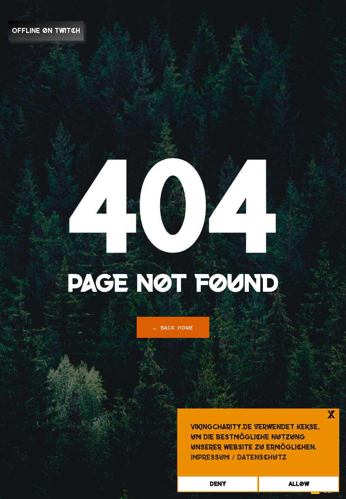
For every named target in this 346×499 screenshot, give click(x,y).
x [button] (331, 415)
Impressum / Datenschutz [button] (239, 457)
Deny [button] (218, 483)
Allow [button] (299, 483)
